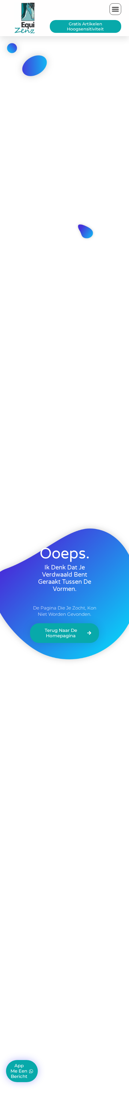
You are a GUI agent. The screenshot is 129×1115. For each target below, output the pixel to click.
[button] (116, 9)
